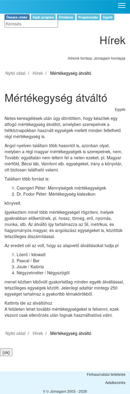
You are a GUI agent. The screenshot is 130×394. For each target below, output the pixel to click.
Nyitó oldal (15, 73)
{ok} (6, 352)
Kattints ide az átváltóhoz (28, 303)
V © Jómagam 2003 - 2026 (65, 391)
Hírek (38, 73)
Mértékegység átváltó (70, 73)
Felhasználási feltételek (106, 374)
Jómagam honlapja (109, 58)
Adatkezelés (115, 382)
